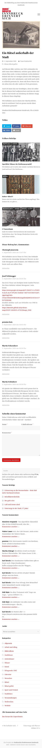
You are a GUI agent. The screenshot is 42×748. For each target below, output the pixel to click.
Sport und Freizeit (11, 690)
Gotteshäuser (9, 659)
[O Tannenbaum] (21, 216)
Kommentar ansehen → (10, 527)
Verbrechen (9, 702)
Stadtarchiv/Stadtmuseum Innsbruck (26, 742)
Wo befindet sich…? (10, 726)
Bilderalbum (8, 209)
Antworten (5, 268)
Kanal (7, 667)
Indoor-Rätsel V (7, 196)
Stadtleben (8, 694)
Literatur (8, 674)
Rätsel (6, 64)
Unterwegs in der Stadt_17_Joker (16, 508)
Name (4, 424)
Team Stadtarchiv (26, 61)
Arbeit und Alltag (11, 647)
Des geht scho (9, 501)
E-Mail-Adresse (27, 424)
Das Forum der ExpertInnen (12, 716)
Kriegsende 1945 (11, 670)
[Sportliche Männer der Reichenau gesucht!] (21, 152)
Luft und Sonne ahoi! (12, 504)
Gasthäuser (9, 655)
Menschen (6, 144)
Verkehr (8, 705)
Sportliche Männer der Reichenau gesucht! (17, 164)
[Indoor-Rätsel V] (21, 184)
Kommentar (7, 433)
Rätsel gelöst (13, 64)
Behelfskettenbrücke (12, 497)
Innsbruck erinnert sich (12, 16)
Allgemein (8, 643)
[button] (6, 126)
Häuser (7, 663)
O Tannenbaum (7, 229)
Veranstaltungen (11, 698)
